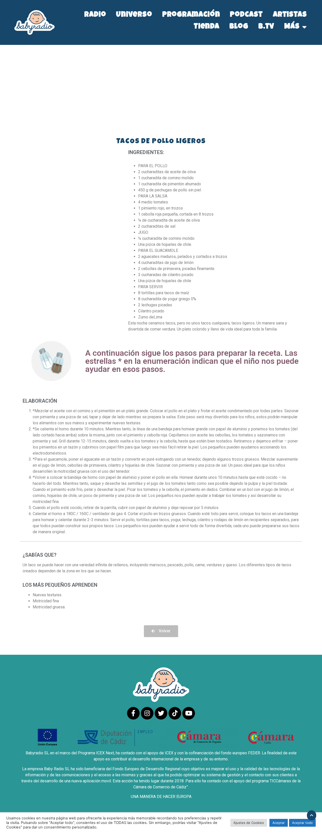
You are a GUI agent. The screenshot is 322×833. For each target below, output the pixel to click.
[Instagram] (147, 713)
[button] (161, 631)
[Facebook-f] (133, 713)
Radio (95, 15)
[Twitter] (161, 713)
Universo (134, 15)
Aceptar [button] (278, 823)
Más (292, 27)
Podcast (246, 15)
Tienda (206, 27)
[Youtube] (188, 713)
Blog (238, 27)
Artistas (290, 15)
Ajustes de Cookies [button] (248, 823)
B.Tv (266, 27)
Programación (191, 15)
